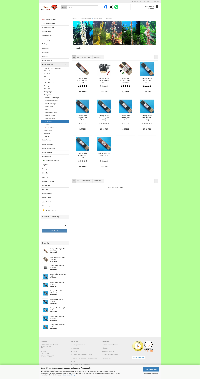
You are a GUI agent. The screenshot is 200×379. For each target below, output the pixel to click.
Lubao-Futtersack (49, 83)
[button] (136, 1)
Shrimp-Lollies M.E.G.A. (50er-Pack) (104, 118)
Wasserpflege (46, 206)
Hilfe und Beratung (108, 351)
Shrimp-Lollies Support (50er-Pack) (82, 118)
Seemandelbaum (47, 193)
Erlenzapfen (45, 52)
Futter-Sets (47, 71)
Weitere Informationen (151, 374)
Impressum (76, 348)
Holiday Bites (48, 80)
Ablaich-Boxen (46, 31)
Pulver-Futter (47, 89)
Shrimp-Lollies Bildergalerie (110, 354)
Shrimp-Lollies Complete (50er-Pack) (104, 80)
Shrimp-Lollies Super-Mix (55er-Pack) (82, 80)
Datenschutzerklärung (68, 375)
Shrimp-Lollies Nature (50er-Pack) (147, 80)
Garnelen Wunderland (51, 101)
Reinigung (45, 189)
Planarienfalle (46, 185)
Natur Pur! (45, 177)
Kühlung (44, 169)
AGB (74, 361)
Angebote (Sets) (47, 35)
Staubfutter (47, 133)
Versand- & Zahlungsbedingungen (82, 354)
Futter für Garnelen (47, 64)
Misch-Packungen (50, 104)
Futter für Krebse (47, 140)
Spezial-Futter (48, 130)
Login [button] (147, 1)
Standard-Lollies (50, 118)
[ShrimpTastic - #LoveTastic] (49, 7)
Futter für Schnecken (48, 148)
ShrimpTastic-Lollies (51, 112)
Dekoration (45, 48)
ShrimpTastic (50, 202)
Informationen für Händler (110, 345)
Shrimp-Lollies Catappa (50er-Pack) (83, 155)
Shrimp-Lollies (48, 95)
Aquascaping (46, 40)
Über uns (105, 348)
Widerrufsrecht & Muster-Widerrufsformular (85, 358)
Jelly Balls (45, 165)
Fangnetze (45, 56)
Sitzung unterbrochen (79, 345)
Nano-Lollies (49, 106)
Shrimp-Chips (48, 92)
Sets (46, 109)
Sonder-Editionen (50, 115)
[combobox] (86, 57)
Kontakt (75, 351)
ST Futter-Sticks (51, 19)
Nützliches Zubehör (48, 181)
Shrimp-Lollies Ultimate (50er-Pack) (147, 118)
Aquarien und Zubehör (48, 27)
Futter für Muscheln (48, 144)
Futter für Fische (47, 60)
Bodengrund (45, 44)
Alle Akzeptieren (151, 369)
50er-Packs (48, 121)
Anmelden (54, 231)
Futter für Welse (47, 152)
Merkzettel (156, 1)
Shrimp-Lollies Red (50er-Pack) (104, 154)
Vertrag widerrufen (138, 357)
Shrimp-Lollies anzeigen (52, 97)
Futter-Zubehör (46, 156)
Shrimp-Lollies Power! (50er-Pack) (125, 118)
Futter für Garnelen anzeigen (52, 68)
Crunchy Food (48, 74)
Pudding (46, 86)
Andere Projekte (51, 210)
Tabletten (46, 136)
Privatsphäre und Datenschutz (81, 364)
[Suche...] (96, 7)
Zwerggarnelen (50, 23)
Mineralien (45, 173)
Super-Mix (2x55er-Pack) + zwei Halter (125, 80)
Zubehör (47, 124)
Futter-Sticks (47, 77)
